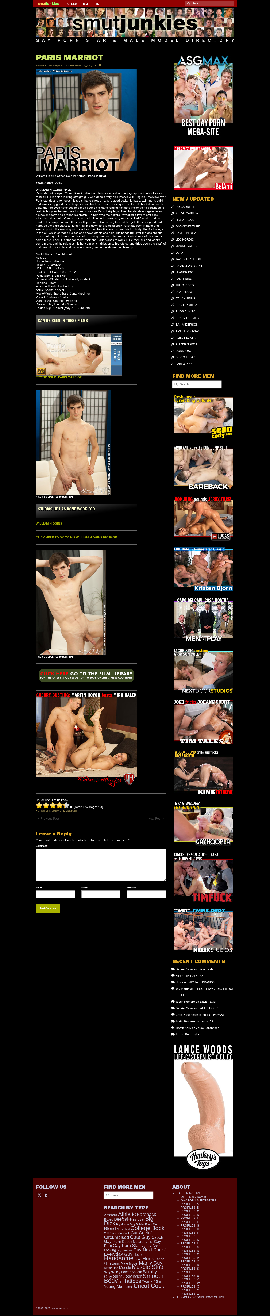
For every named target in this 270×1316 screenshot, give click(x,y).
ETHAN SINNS (185, 298)
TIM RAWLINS (193, 975)
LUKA (179, 252)
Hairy (138, 1254)
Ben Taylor (192, 1034)
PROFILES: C (190, 1211)
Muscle (125, 1268)
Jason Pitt (206, 1021)
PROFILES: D (190, 1214)
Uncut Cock (71, 811)
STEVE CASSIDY (187, 213)
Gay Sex (146, 1246)
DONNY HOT (184, 350)
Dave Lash (205, 969)
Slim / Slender (127, 1276)
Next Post (154, 818)
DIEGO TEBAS (185, 357)
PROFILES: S (190, 1268)
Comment (42, 846)
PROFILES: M (190, 1247)
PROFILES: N (190, 1250)
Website (131, 887)
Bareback (146, 1214)
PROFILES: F (190, 1222)
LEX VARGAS (185, 220)
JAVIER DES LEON (188, 259)
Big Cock (138, 1219)
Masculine (111, 1268)
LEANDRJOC (184, 272)
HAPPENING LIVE (189, 1193)
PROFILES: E (190, 1218)
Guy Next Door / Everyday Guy (135, 1251)
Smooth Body (58, 811)
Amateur (110, 1215)
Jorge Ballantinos (207, 1027)
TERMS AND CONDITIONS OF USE (201, 1297)
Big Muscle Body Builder (130, 1224)
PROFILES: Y (190, 1290)
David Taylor (208, 1001)
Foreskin (148, 1242)
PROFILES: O (190, 1254)
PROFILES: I (189, 1232)
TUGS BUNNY (185, 311)
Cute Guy (140, 1237)
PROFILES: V (190, 1279)
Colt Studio (110, 1233)
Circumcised (123, 1229)
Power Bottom (131, 1272)
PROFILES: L (190, 1243)
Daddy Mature (132, 1241)
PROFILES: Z (190, 1293)
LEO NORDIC (185, 239)
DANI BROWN (185, 291)
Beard (108, 1219)
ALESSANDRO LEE (189, 344)
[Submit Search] (188, 3)
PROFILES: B (190, 1207)
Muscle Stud (147, 1267)
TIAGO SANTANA (187, 331)
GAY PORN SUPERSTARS (198, 1200)
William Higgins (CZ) (85, 65)
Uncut (129, 1286)
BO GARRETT (185, 206)
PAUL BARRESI (208, 1008)
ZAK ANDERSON (187, 324)
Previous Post (50, 818)
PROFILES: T (190, 1272)
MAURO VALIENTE (188, 246)
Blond (110, 1228)
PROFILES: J (189, 1236)
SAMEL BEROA (186, 233)
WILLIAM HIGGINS (49, 523)
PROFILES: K (190, 1240)
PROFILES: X (190, 1286)
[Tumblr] (46, 1195)
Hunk (148, 1258)
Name (40, 887)
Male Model (129, 1263)
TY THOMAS (215, 1014)
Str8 (121, 1282)
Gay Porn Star (126, 1245)
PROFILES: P (190, 1257)
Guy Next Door (124, 1250)
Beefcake (123, 1219)
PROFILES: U (190, 1275)
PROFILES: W (190, 1283)
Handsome (119, 1258)
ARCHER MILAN (187, 305)
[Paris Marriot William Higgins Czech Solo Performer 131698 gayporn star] (86, 677)
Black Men (151, 1224)
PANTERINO (184, 278)
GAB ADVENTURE (188, 226)
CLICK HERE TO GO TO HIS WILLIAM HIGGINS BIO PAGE (76, 537)
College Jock (44, 811)
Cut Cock (124, 1233)
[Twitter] (39, 1195)
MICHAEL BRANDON (202, 982)
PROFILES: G (190, 1225)
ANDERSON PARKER (190, 265)
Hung (138, 1259)
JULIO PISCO (185, 285)
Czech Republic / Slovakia (60, 65)
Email (85, 887)
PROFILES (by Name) (191, 1196)
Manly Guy (150, 1263)
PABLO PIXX (184, 363)
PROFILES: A (190, 1204)
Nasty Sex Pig (112, 1272)
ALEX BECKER (186, 337)
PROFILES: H (190, 1229)
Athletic (127, 1214)
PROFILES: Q (190, 1261)
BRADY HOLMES (187, 318)
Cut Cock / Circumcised (128, 1235)
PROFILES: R (190, 1265)
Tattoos (132, 1281)
